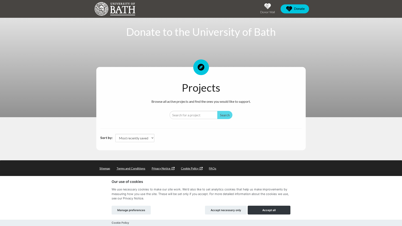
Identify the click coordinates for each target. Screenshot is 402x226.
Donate (299, 8)
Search (225, 115)
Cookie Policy (190, 168)
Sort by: (106, 138)
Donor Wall (267, 12)
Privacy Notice (162, 168)
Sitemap (104, 168)
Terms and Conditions (130, 168)
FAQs (212, 168)
